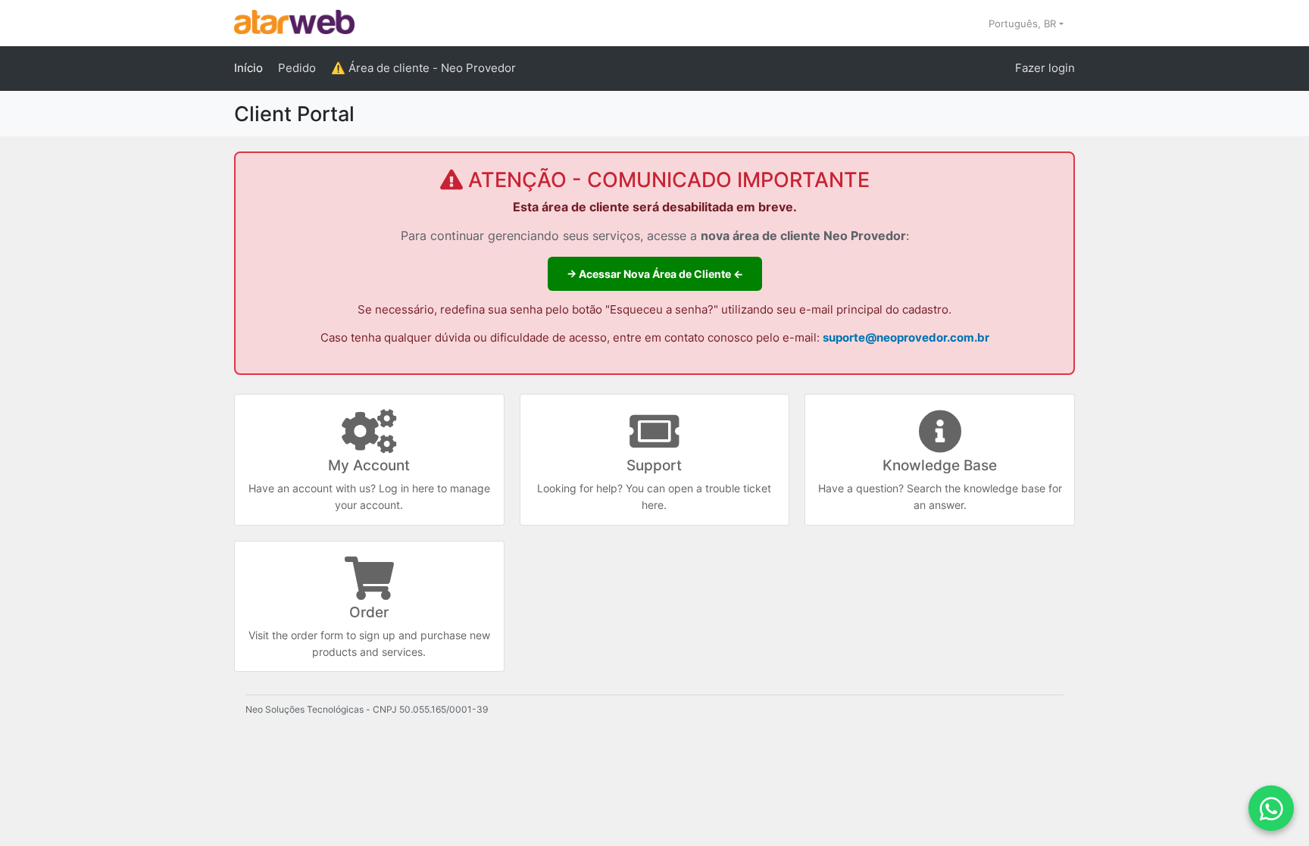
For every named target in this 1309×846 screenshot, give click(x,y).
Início (248, 68)
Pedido (297, 68)
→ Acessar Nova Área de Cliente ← (655, 273)
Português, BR (1024, 23)
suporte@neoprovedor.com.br (906, 338)
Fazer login (1045, 68)
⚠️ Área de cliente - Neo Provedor (423, 68)
